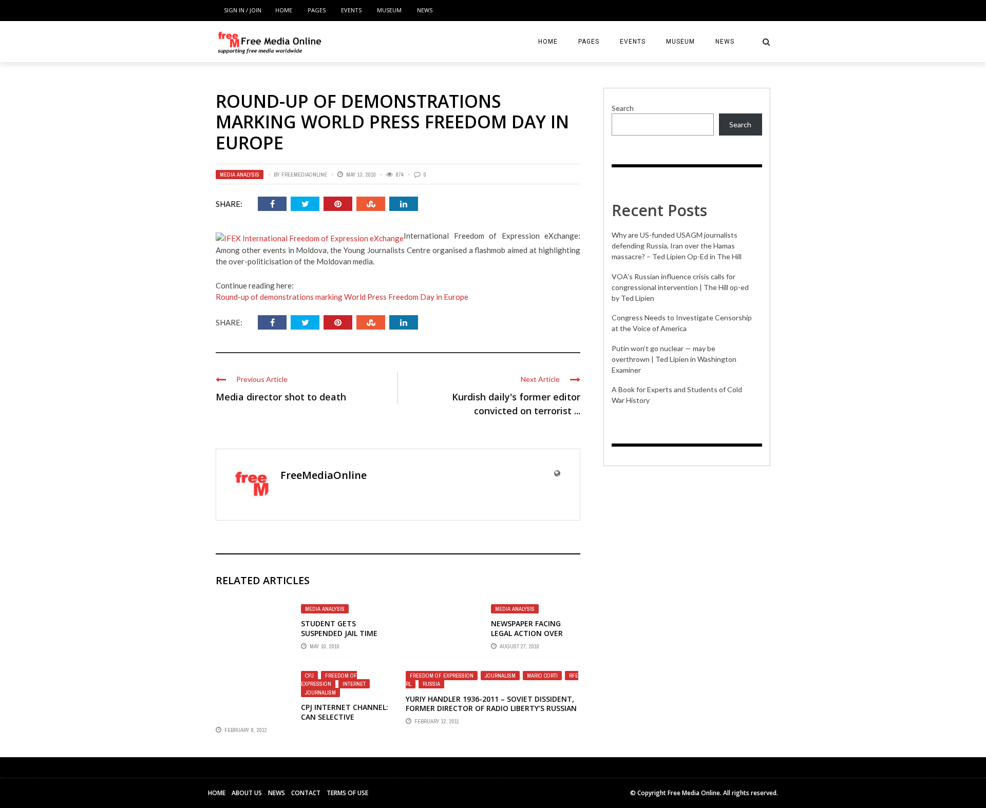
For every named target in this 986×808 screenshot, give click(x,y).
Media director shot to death (281, 397)
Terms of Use (347, 792)
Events (351, 10)
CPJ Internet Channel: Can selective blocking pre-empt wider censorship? (344, 721)
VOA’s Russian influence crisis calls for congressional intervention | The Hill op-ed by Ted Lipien (680, 287)
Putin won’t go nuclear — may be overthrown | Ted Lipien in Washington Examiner (674, 359)
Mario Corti (542, 675)
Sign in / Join (242, 10)
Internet (354, 683)
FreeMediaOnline (304, 174)
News (424, 10)
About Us (247, 792)
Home (283, 10)
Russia (431, 683)
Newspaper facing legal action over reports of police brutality (527, 638)
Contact (305, 792)
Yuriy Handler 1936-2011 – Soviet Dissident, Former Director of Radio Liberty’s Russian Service (491, 708)
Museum (389, 10)
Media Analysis (239, 174)
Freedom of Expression (329, 680)
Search (623, 108)
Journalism (320, 692)
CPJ (309, 675)
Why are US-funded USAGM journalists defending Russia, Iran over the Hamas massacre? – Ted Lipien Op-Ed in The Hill (677, 245)
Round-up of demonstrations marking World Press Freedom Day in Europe (342, 296)
